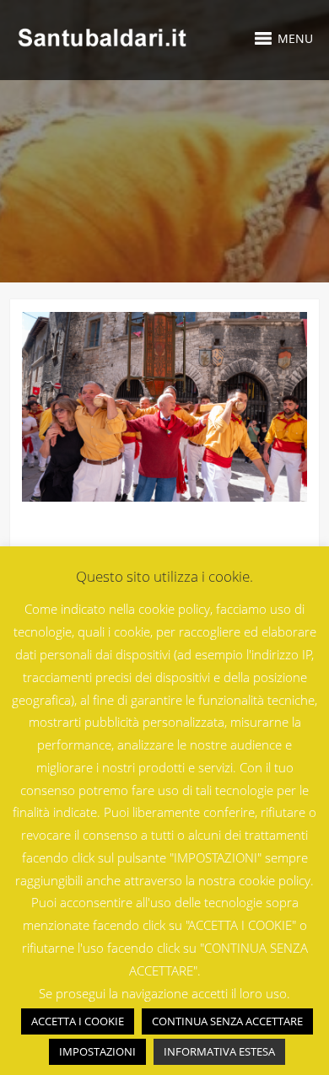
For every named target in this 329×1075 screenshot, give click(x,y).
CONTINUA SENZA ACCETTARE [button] (227, 1021)
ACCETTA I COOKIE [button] (77, 1021)
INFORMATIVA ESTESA (219, 1051)
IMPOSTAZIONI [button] (97, 1051)
